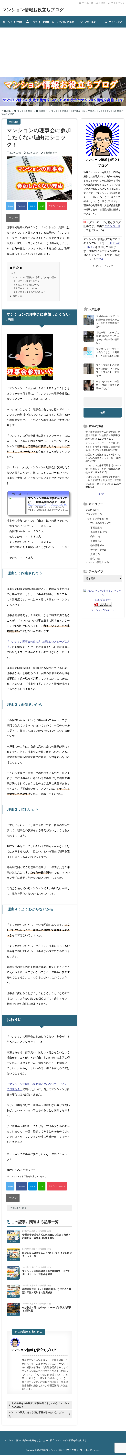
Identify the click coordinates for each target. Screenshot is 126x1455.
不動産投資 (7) (97, 527)
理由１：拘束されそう (28, 281)
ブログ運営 (89, 22)
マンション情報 (13, 22)
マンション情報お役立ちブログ (33, 9)
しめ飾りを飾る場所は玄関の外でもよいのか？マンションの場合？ (40, 1405)
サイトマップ (117, 2)
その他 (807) (92, 509)
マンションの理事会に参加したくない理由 (34, 277)
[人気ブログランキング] (57, 206)
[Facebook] (21, 206)
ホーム (85, 2)
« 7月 (101, 493)
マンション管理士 (39, 22)
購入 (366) (95, 558)
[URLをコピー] (13, 217)
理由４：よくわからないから (32, 292)
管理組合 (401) (98, 549)
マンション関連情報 (64, 24)
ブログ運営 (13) (93, 514)
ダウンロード (112, 226)
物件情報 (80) (97, 545)
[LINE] (42, 206)
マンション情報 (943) (96, 518)
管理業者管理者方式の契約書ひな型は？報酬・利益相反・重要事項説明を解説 (102, 435)
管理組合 (16, 1208)
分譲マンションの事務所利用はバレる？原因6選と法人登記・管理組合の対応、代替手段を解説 (103, 480)
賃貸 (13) (95, 554)
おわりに (17, 295)
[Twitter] (10, 206)
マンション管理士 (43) (97, 562)
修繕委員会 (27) (98, 532)
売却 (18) (95, 536)
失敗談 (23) (96, 541)
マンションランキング (102, 610)
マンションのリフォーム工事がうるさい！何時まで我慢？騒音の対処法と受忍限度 (102, 446)
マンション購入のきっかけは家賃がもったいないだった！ (36, 1414)
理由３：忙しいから (27, 288)
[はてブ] (32, 206)
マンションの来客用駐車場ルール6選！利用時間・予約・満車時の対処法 (103, 469)
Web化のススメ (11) (100, 523)
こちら (101, 259)
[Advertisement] (63, 52)
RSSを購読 (100, 2)
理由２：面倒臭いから (28, 284)
